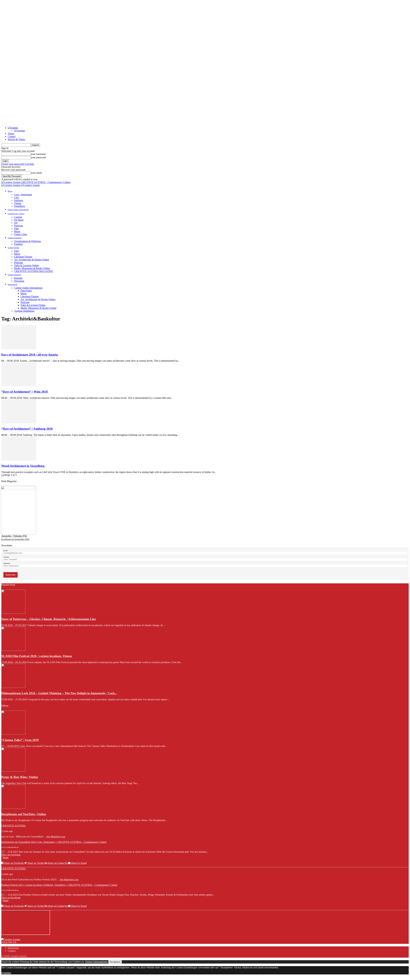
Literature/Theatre (23, 256)
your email (36, 172)
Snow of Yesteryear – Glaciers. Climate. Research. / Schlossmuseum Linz (48, 619)
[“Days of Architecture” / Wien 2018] (18, 385)
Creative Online (13, 247)
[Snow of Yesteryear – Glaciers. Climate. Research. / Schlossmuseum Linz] (13, 612)
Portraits (18, 278)
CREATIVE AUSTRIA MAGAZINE (33, 271)
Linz (16, 197)
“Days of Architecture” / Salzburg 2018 (27, 428)
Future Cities (20, 234)
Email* (5, 550)
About (11, 133)
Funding (18, 244)
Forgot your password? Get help (17, 164)
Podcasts (18, 262)
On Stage (19, 220)
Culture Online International (18, 210)
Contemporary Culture (16, 214)
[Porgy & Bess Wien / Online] (13, 770)
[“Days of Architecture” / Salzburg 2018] (18, 422)
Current (18, 217)
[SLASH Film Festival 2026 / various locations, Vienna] (13, 650)
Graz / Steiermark (23, 194)
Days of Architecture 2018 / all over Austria (29, 354)
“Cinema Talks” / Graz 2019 (20, 740)
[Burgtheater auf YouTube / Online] (13, 808)
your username (38, 154)
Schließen (6, 973)
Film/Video (26, 290)
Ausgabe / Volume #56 (14, 535)
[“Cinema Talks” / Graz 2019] (13, 733)
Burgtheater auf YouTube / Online (23, 814)
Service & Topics (16, 139)
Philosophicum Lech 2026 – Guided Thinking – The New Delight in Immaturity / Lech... (59, 693)
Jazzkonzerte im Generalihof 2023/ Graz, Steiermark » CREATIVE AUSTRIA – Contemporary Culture (54, 842)
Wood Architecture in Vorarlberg (23, 466)
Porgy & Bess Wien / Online (19, 777)
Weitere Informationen (96, 961)
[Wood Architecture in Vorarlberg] (18, 459)
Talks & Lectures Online (26, 265)
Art (15, 222)
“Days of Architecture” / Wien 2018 (24, 391)
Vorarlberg (19, 206)
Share (5, 857)
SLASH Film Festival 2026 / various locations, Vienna (36, 656)
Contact (12, 136)
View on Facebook (10, 854)
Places (10, 191)
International (12, 284)
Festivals (18, 225)
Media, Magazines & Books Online (32, 268)
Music (17, 231)
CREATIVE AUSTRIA (13, 825)
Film (16, 228)
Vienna (17, 203)
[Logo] (11, 185)
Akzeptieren (115, 962)
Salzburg (18, 200)
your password (38, 157)
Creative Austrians (14, 275)
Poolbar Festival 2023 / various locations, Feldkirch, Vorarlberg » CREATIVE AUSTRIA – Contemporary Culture (59, 885)
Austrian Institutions (24, 311)
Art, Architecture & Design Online (31, 259)
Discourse (19, 281)
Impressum (13, 947)
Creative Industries (14, 238)
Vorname (6, 557)
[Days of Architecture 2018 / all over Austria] (18, 348)
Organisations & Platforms (27, 241)
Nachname (6, 563)
